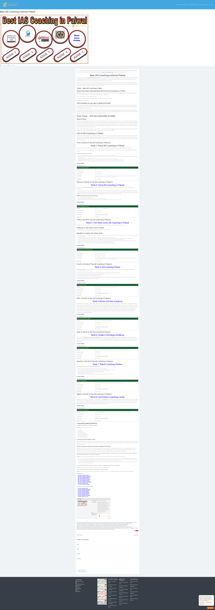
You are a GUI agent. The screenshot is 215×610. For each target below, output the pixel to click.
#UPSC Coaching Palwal (81, 528)
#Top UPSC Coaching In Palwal (116, 526)
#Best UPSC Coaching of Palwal (94, 526)
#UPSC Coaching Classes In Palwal (91, 523)
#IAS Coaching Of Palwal (127, 526)
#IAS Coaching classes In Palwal (126, 523)
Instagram (78, 591)
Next (136, 534)
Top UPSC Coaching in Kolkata (84, 480)
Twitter (77, 590)
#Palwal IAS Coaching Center (82, 529)
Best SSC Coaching (203, 4)
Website (78, 553)
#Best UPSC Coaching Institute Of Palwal (113, 524)
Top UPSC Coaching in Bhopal (83, 484)
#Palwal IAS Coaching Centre (93, 529)
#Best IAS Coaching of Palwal (121, 525)
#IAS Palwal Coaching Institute (98, 522)
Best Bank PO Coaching (192, 4)
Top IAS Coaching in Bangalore (84, 477)
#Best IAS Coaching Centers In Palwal (98, 524)
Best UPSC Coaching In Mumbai (84, 479)
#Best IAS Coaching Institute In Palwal (98, 525)
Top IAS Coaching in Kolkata (83, 494)
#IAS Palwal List (112, 529)
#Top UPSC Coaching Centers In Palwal (84, 524)
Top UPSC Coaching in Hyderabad (84, 476)
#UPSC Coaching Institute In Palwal (104, 523)
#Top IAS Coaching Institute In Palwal (84, 525)
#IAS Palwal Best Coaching (104, 529)
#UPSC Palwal (88, 528)
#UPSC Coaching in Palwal (132, 528)
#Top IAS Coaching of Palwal (110, 525)
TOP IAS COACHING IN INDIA (102, 116)
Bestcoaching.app (79, 581)
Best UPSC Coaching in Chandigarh (84, 481)
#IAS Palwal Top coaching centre (120, 522)
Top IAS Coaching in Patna (83, 483)
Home (177, 4)
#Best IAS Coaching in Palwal (101, 528)
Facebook (78, 587)
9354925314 (78, 585)
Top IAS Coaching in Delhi (83, 488)
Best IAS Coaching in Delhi (92, 88)
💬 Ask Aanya (210, 607)
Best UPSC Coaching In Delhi (83, 475)
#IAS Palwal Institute (80, 523)
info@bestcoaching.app (80, 584)
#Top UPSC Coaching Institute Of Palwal (85, 522)
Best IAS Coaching (182, 4)
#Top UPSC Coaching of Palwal (82, 526)
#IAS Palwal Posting (124, 524)
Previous (80, 534)
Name (78, 544)
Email (78, 549)
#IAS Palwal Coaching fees (132, 522)
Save (137, 530)
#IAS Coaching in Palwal (122, 528)
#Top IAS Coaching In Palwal (105, 526)
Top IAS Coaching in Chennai (83, 491)
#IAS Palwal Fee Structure (109, 522)
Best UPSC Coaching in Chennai (84, 478)
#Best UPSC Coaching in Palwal (112, 528)
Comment (79, 558)
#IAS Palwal (93, 528)
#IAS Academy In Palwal (115, 523)
